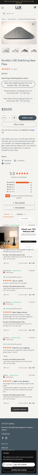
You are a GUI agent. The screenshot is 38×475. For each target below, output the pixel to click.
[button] (34, 8)
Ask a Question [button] (20, 208)
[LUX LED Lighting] (18, 8)
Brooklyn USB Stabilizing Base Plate (14, 255)
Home (3, 19)
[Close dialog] (36, 227)
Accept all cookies (19, 464)
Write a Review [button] (20, 203)
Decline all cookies (19, 470)
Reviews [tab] (6, 214)
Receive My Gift (28, 241)
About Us (5, 448)
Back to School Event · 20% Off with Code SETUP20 (19, 2)
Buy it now (19, 124)
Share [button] (7, 263)
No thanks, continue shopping (28, 244)
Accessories (12, 19)
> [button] (19, 409)
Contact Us (6, 434)
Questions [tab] (20, 214)
